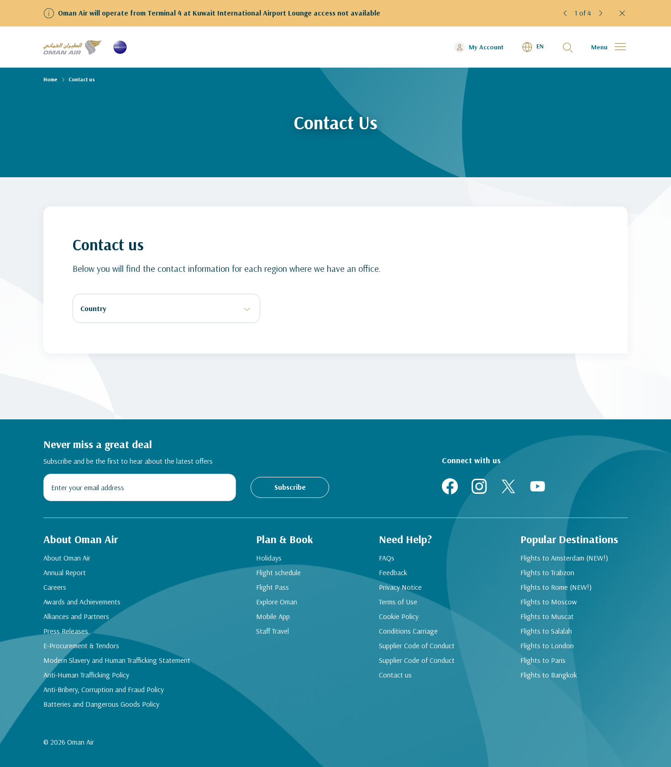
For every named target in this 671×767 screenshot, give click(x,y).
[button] (565, 13)
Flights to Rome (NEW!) (556, 587)
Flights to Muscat (547, 616)
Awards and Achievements (82, 601)
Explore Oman (276, 601)
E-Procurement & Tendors (81, 645)
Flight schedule (278, 572)
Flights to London (547, 645)
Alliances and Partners (76, 616)
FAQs (386, 557)
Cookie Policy (399, 616)
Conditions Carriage (408, 630)
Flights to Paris (543, 660)
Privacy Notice (400, 587)
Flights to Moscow (548, 601)
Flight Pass (272, 587)
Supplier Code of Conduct (417, 645)
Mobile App (273, 616)
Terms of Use (398, 601)
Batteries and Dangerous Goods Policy (101, 704)
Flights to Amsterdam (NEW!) (564, 557)
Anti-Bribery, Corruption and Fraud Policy (103, 689)
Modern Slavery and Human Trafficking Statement (116, 660)
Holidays (269, 557)
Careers (54, 587)
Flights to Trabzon (547, 572)
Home (50, 79)
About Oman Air (66, 557)
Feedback (393, 572)
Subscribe (290, 487)
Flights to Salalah (546, 630)
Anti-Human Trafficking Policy (86, 674)
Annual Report (64, 572)
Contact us (395, 674)
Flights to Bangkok (548, 674)
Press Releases (65, 630)
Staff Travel (272, 630)
